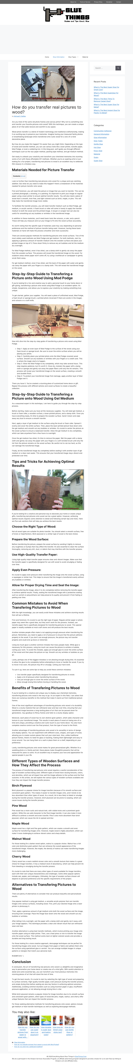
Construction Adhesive (102, 131)
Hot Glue (97, 147)
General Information (101, 134)
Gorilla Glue (98, 144)
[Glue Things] (66, 14)
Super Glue (98, 161)
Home (47, 57)
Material (85, 57)
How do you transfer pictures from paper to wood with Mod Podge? (36, 1044)
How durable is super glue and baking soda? (46, 1031)
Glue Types (72, 57)
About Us (73, 2)
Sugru (96, 157)
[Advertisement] (66, 39)
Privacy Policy (98, 2)
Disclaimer (109, 2)
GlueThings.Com (80, 1056)
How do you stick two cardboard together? (28, 1046)
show (23, 176)
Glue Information (58, 57)
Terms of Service (85, 2)
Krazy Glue (98, 151)
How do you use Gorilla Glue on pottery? (69, 1031)
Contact (118, 2)
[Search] (118, 68)
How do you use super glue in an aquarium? (34, 1031)
